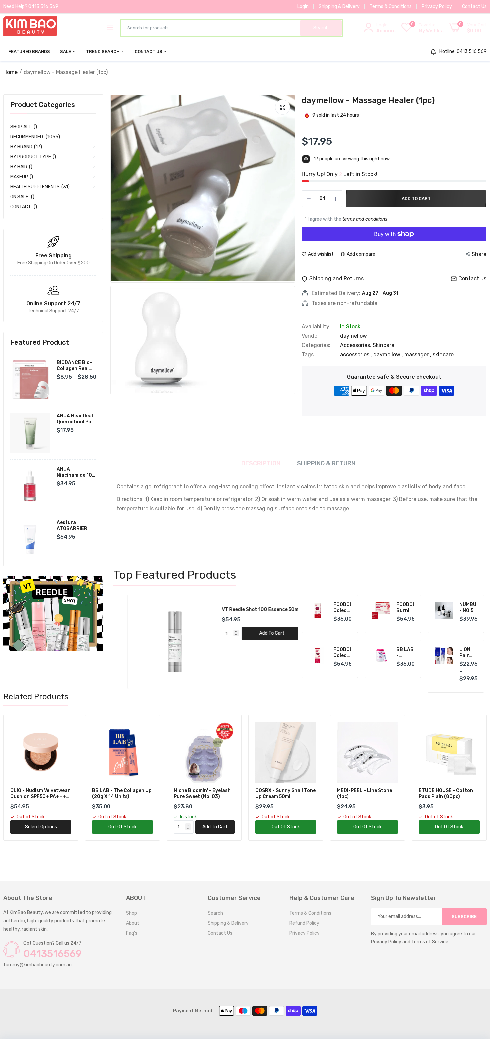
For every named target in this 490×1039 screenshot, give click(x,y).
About (132, 923)
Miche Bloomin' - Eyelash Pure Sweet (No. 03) (202, 793)
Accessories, (356, 345)
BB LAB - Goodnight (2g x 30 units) (405, 653)
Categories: (316, 345)
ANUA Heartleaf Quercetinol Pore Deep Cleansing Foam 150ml (76, 419)
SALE (66, 51)
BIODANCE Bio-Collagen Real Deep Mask (74, 366)
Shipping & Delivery (339, 6)
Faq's (131, 933)
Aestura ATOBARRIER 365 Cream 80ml (76, 526)
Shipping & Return (326, 463)
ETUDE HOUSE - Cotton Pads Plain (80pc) (446, 793)
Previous (130, 642)
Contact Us (474, 6)
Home (10, 72)
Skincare (383, 345)
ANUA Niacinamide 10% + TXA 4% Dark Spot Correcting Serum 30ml (76, 472)
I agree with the (347, 219)
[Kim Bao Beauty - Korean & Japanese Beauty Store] (30, 27)
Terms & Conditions (391, 6)
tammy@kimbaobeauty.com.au (37, 965)
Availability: (316, 327)
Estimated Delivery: (336, 293)
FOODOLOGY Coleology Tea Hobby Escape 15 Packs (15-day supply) (342, 653)
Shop (131, 913)
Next (278, 642)
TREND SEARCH (103, 51)
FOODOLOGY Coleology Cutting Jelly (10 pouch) (342, 608)
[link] (53, 613)
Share (479, 254)
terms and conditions (364, 219)
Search (215, 913)
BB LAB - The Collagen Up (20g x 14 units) (122, 793)
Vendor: (311, 336)
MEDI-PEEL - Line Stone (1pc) (364, 793)
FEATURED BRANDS (29, 51)
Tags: (308, 355)
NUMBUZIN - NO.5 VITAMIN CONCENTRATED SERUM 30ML (468, 608)
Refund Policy (304, 923)
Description (260, 463)
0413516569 (52, 954)
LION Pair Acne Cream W (467, 653)
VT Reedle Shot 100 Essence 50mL (247, 609)
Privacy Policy (437, 6)
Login (303, 6)
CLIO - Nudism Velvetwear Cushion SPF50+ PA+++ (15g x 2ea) (40, 794)
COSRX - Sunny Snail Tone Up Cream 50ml (285, 793)
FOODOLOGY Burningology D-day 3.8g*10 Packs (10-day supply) (405, 608)
